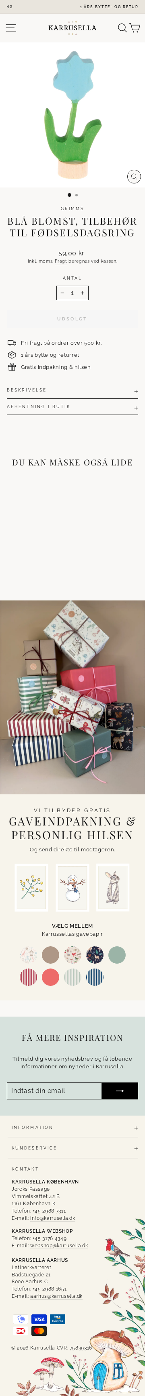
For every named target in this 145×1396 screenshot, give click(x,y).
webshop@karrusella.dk (59, 1246)
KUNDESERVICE (34, 1147)
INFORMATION (33, 1127)
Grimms (73, 208)
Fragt (61, 261)
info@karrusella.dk (52, 1218)
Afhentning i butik (38, 406)
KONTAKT (25, 1168)
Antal (72, 278)
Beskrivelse (27, 389)
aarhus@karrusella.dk (56, 1296)
